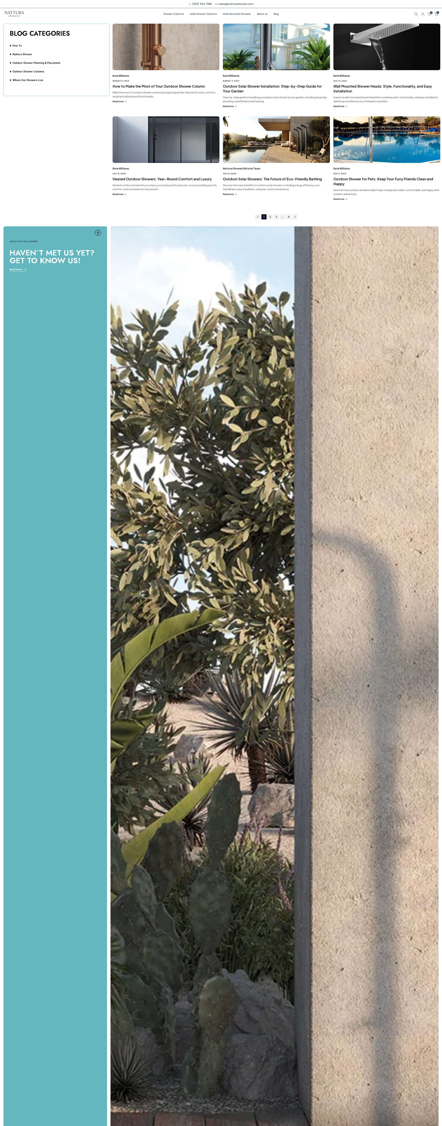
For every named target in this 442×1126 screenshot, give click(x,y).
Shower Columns (174, 14)
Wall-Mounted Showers (237, 14)
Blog (276, 14)
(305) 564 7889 (202, 4)
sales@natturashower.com (236, 4)
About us (262, 14)
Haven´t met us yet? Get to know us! (51, 256)
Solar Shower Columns (203, 14)
